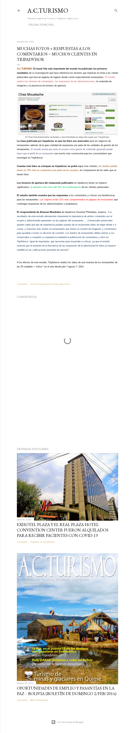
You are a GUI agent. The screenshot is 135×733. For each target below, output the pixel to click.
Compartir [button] (22, 284)
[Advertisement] (67, 414)
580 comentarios (39, 700)
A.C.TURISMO (47, 10)
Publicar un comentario (42, 542)
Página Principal (41, 24)
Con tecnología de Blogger (70, 722)
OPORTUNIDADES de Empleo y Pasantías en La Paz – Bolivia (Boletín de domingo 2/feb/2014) (66, 690)
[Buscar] (116, 9)
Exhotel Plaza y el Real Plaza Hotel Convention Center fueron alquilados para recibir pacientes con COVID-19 (62, 530)
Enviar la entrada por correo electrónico (50, 284)
